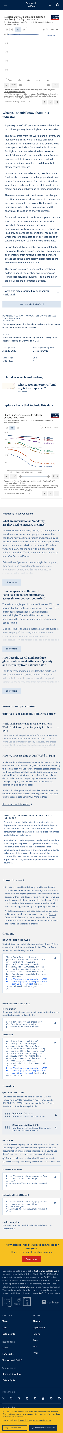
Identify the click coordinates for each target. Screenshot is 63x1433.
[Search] (50, 5)
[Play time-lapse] (6, 85)
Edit (52, 30)
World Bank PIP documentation (22, 262)
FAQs (41, 1293)
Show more (11, 582)
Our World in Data (31, 4)
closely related (12, 167)
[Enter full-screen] (56, 102)
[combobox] (50, 5)
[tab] (6, 29)
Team (35, 1340)
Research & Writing (11, 1374)
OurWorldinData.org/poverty (14, 102)
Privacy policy (8, 1407)
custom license (27, 1287)
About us (37, 1321)
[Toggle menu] (5, 5)
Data (4, 1328)
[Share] (50, 102)
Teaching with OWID (12, 1360)
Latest (5, 1348)
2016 (55, 85)
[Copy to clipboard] (52, 958)
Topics (5, 1321)
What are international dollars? (29, 281)
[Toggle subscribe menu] (57, 5)
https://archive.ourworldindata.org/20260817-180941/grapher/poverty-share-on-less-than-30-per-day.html (26, 981)
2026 (55, 476)
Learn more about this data (14, 92)
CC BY (29, 102)
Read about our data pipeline (16, 804)
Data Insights (8, 1334)
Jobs (35, 1347)
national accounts (35, 255)
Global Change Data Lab (45, 1271)
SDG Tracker (8, 1354)
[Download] (44, 102)
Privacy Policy (24, 1420)
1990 (13, 476)
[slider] (20, 85)
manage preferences (42, 1420)
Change (51, 428)
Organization (39, 1328)
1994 (13, 85)
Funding (36, 1334)
